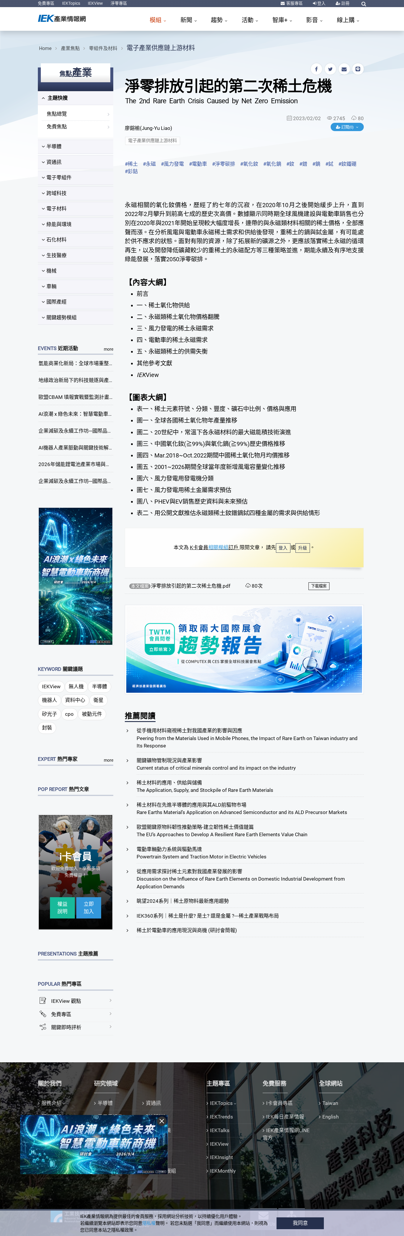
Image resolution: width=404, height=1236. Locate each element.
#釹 (290, 164)
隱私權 (149, 1223)
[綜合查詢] (363, 4)
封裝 (47, 728)
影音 (312, 20)
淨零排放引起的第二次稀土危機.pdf (190, 586)
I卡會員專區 (279, 1103)
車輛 (51, 286)
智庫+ (280, 20)
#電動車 (198, 164)
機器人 (49, 700)
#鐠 (303, 164)
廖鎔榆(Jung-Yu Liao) (148, 128)
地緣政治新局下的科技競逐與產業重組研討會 (88, 380)
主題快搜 (57, 98)
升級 (302, 548)
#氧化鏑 (272, 164)
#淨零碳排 (223, 164)
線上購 (346, 20)
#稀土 (131, 164)
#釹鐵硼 (347, 164)
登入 (321, 3)
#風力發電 (172, 164)
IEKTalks (220, 1130)
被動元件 (92, 714)
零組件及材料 (103, 48)
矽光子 (49, 714)
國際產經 (56, 302)
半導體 (54, 146)
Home (45, 48)
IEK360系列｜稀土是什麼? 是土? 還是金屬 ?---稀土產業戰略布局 (208, 916)
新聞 (187, 20)
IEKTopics (71, 3)
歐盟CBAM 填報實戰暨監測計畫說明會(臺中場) (90, 397)
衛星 (98, 700)
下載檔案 (319, 586)
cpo (69, 714)
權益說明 (62, 908)
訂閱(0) (347, 127)
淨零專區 (119, 3)
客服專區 (294, 3)
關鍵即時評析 (66, 1027)
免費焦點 (57, 127)
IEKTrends (221, 1117)
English (330, 1117)
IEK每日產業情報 (285, 1117)
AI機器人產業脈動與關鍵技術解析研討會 (83, 448)
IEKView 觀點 (66, 1001)
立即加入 (89, 908)
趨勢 (217, 20)
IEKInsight (221, 1157)
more (108, 349)
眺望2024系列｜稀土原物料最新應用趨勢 (183, 901)
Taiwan (330, 1103)
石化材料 (56, 240)
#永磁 (149, 164)
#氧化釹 (249, 164)
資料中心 (75, 700)
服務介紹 (51, 1103)
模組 (156, 20)
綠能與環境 (59, 224)
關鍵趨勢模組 (61, 317)
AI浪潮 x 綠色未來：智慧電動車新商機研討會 (88, 414)
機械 (51, 271)
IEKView (95, 3)
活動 (248, 20)
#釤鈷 (131, 171)
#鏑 (316, 164)
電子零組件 (59, 178)
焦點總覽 (57, 114)
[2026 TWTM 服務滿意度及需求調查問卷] (244, 649)
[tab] (75, 98)
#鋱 (329, 164)
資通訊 (54, 162)
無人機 (76, 686)
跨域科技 (56, 193)
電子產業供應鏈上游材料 (161, 47)
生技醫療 (56, 255)
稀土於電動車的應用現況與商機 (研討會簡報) (187, 930)
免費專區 (46, 3)
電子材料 (56, 209)
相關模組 (218, 547)
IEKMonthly (223, 1171)
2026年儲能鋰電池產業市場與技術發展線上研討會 (94, 464)
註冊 (345, 3)
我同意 (300, 1223)
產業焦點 (70, 48)
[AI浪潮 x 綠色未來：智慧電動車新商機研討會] (76, 576)
